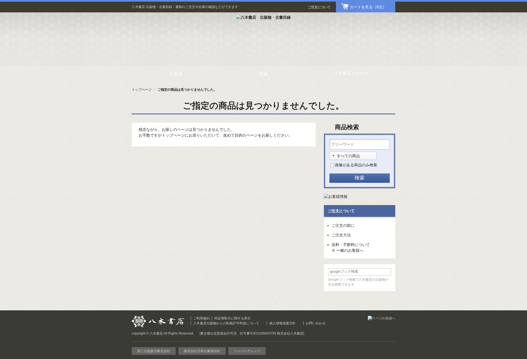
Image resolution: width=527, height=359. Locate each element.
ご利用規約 (201, 318)
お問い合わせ (316, 323)
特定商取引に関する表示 (232, 318)
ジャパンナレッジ (247, 351)
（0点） (368, 7)
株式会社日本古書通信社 (202, 351)
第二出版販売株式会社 (153, 351)
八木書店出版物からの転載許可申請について (226, 323)
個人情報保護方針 (282, 323)
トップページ (142, 90)
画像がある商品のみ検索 (356, 165)
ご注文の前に (343, 225)
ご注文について (319, 7)
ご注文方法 (341, 235)
